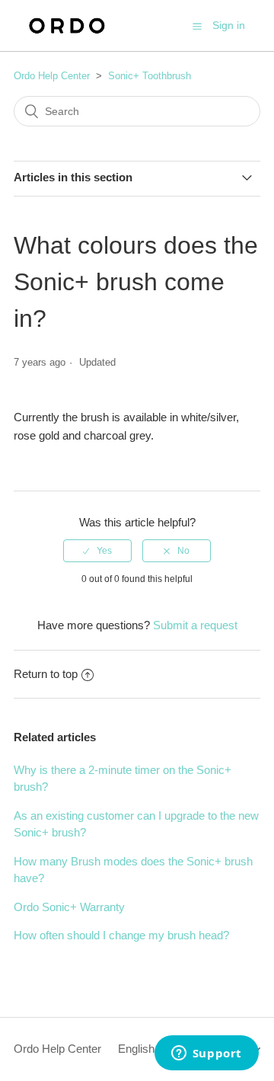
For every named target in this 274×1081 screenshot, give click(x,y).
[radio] (97, 550)
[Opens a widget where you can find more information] (206, 1054)
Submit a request (195, 625)
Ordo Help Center (52, 76)
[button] (197, 26)
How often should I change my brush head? (121, 935)
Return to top (46, 673)
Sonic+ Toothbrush (149, 76)
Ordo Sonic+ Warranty (69, 906)
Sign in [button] (228, 25)
